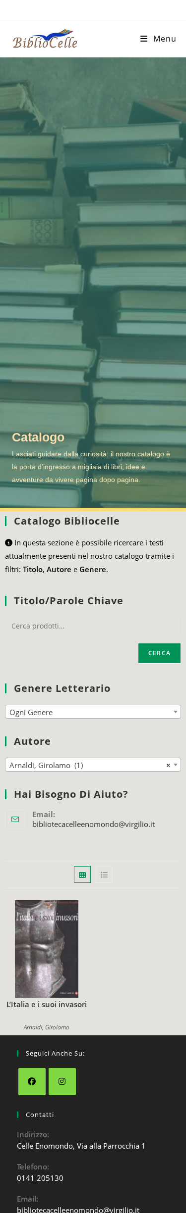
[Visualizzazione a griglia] (82, 874)
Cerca (159, 653)
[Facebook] (32, 1081)
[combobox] (93, 712)
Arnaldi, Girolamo (46, 1027)
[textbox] (93, 712)
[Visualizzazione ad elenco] (104, 874)
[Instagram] (62, 1081)
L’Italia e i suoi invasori (46, 1004)
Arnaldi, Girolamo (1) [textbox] (90, 765)
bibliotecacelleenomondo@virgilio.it (93, 824)
